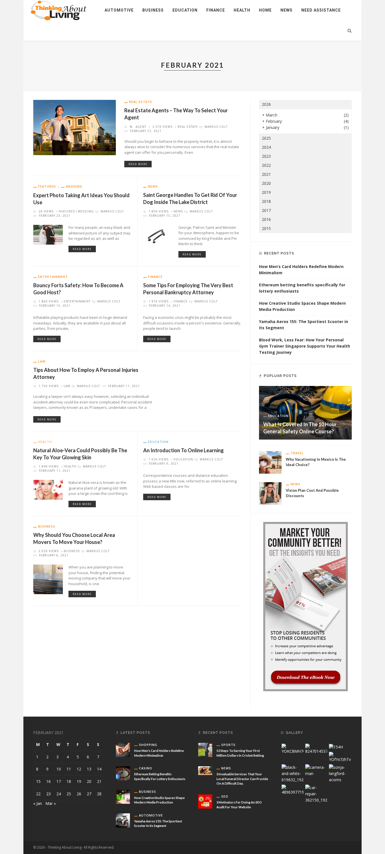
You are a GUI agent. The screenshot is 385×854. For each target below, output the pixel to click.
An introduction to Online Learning (183, 450)
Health (242, 10)
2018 (266, 201)
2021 (266, 174)
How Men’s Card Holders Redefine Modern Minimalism (301, 269)
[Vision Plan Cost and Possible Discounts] (270, 492)
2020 (266, 183)
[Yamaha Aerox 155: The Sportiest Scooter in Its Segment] (123, 819)
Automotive (119, 10)
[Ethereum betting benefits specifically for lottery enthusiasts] (123, 773)
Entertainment (53, 276)
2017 (266, 210)
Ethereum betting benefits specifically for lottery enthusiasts (302, 288)
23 (48, 793)
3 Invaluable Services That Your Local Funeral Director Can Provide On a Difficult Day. (242, 778)
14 (99, 769)
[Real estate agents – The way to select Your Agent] (74, 127)
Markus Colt (216, 127)
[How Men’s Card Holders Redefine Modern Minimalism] (123, 749)
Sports (228, 745)
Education (185, 10)
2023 (266, 156)
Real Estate (140, 102)
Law (41, 361)
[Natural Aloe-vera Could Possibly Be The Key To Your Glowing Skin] (48, 489)
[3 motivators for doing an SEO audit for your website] (205, 801)
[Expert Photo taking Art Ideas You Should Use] (48, 234)
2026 (266, 104)
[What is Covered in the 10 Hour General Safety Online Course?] (305, 412)
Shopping (148, 745)
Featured (47, 186)
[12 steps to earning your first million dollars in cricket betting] (205, 749)
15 (38, 781)
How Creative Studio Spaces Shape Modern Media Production (302, 306)
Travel (297, 453)
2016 (266, 219)
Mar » (50, 803)
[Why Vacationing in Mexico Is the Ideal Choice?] (270, 461)
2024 (266, 147)
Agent (141, 127)
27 (89, 793)
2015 (266, 228)
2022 (266, 165)
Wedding (74, 186)
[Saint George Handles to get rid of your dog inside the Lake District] (158, 234)
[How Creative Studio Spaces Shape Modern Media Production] (123, 796)
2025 (266, 138)
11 (69, 769)
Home (265, 10)
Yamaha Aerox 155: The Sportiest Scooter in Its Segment (303, 324)
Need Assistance (321, 10)
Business (153, 10)
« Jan (37, 803)
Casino (145, 768)
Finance (215, 10)
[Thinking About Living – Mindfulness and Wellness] (61, 9)
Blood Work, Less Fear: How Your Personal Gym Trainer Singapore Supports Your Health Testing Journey (304, 346)
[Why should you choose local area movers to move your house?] (48, 579)
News (286, 10)
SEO (224, 796)
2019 (266, 192)
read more (138, 164)
